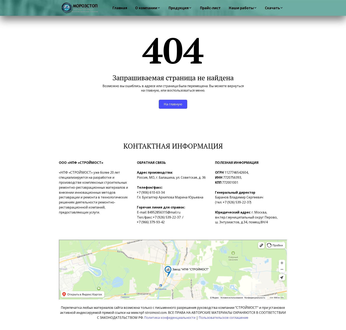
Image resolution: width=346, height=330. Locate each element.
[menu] (196, 8)
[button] (147, 8)
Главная (119, 8)
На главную (173, 104)
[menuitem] (119, 8)
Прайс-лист (210, 8)
